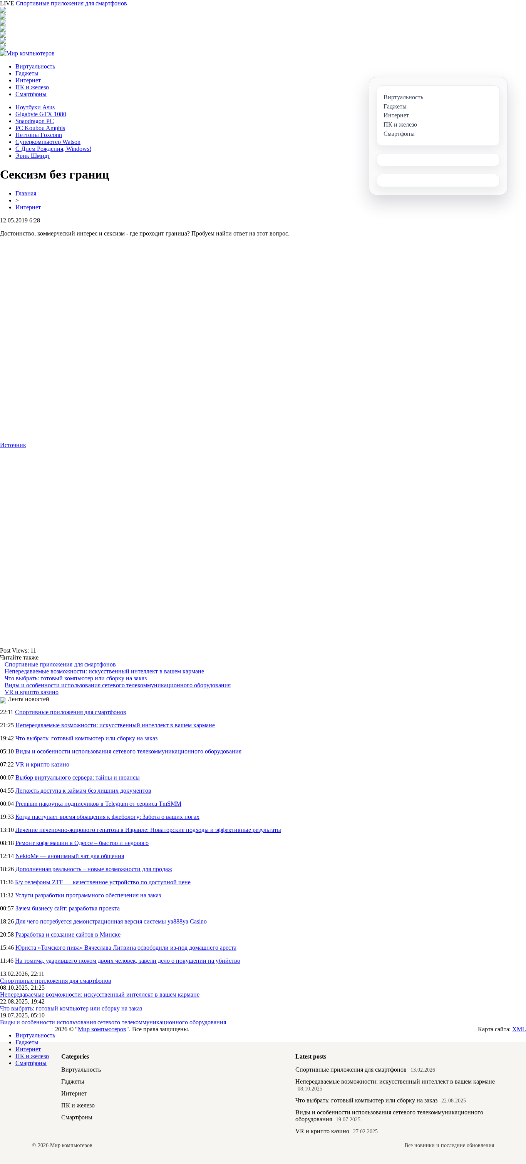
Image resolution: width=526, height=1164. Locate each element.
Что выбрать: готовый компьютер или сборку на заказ (76, 678)
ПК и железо (32, 87)
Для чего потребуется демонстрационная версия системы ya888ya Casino (111, 921)
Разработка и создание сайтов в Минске (68, 934)
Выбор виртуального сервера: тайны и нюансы (77, 777)
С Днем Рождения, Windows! (53, 148)
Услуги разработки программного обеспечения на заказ (88, 895)
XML (519, 1029)
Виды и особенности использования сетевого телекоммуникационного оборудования (118, 685)
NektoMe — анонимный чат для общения (69, 856)
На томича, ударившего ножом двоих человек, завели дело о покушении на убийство (127, 960)
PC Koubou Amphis (40, 128)
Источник (13, 445)
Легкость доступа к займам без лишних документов (83, 790)
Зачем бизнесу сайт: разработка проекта (67, 908)
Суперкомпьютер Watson (47, 142)
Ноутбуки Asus (35, 107)
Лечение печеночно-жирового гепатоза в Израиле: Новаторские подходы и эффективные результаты (148, 830)
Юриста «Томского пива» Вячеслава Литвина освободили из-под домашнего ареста (125, 947)
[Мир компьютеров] (27, 53)
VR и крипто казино (32, 692)
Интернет (28, 80)
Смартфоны (31, 94)
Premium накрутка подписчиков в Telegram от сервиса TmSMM (98, 803)
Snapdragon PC (34, 121)
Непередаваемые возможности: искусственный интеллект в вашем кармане (104, 671)
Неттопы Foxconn (38, 135)
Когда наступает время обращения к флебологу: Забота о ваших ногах (107, 816)
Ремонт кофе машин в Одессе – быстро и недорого (82, 843)
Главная (25, 193)
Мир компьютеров (102, 1029)
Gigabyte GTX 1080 (40, 114)
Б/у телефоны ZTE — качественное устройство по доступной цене (103, 882)
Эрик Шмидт (32, 155)
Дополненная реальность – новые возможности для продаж (93, 869)
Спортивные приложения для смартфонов (71, 3)
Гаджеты (27, 73)
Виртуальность (35, 66)
